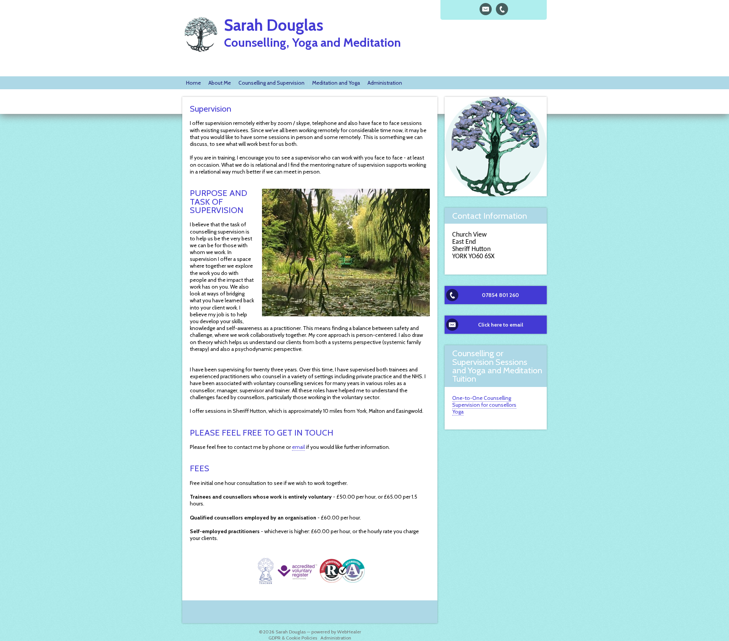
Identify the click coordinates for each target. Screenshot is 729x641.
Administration (335, 638)
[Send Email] (485, 9)
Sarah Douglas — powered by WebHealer (318, 632)
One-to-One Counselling (481, 398)
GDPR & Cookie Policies (292, 638)
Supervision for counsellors (484, 404)
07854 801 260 (500, 295)
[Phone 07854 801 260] (502, 9)
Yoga (458, 411)
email (298, 447)
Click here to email (500, 324)
